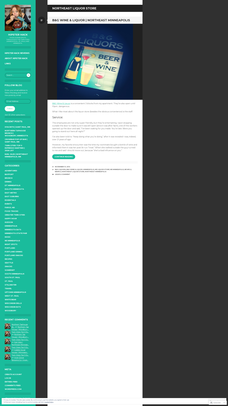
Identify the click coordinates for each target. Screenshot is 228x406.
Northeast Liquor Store (73, 171)
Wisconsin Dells (13, 303)
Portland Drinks (13, 252)
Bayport (9, 174)
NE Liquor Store (102, 169)
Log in (8, 378)
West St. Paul (12, 296)
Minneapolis (11, 226)
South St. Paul (12, 277)
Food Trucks (11, 211)
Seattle (9, 263)
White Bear (10, 300)
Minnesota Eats (13, 230)
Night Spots (11, 244)
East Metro (11, 193)
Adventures (11, 171)
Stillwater (10, 285)
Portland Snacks (14, 255)
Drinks (8, 182)
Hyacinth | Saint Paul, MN (17, 127)
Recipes (8, 259)
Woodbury (10, 311)
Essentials (10, 200)
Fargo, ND (10, 207)
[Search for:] (18, 75)
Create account (13, 374)
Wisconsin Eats (13, 307)
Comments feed (13, 385)
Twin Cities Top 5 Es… (20, 332)
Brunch (8, 178)
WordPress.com (13, 389)
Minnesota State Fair (16, 233)
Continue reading (64, 157)
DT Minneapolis (12, 185)
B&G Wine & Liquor (61, 103)
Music (8, 237)
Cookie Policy (49, 402)
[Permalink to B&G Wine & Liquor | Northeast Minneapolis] (95, 62)
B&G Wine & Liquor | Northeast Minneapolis (91, 20)
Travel (8, 288)
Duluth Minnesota (14, 189)
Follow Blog (13, 85)
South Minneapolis (14, 274)
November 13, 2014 (62, 167)
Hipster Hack (18, 34)
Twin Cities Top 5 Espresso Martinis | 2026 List (15, 148)
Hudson (9, 222)
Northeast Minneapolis (95, 171)
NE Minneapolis (12, 241)
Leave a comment (62, 174)
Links (8, 63)
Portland (10, 248)
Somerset (10, 270)
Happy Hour (11, 218)
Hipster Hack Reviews (17, 53)
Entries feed (11, 382)
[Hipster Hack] (18, 18)
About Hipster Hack (16, 58)
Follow (10, 108)
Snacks (8, 266)
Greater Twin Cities (15, 215)
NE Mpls (127, 169)
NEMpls (58, 171)
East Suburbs (12, 196)
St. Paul (9, 281)
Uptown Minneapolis (15, 292)
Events (8, 204)
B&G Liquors (60, 169)
